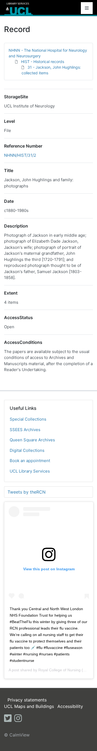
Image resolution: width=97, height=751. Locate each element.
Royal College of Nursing (59, 670)
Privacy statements (27, 700)
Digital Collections (27, 450)
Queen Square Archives (32, 439)
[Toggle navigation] (87, 8)
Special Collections (28, 419)
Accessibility (70, 706)
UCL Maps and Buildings (29, 706)
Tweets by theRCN (27, 492)
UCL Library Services (30, 471)
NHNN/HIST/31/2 (20, 155)
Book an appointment (30, 460)
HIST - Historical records (42, 61)
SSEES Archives (25, 429)
